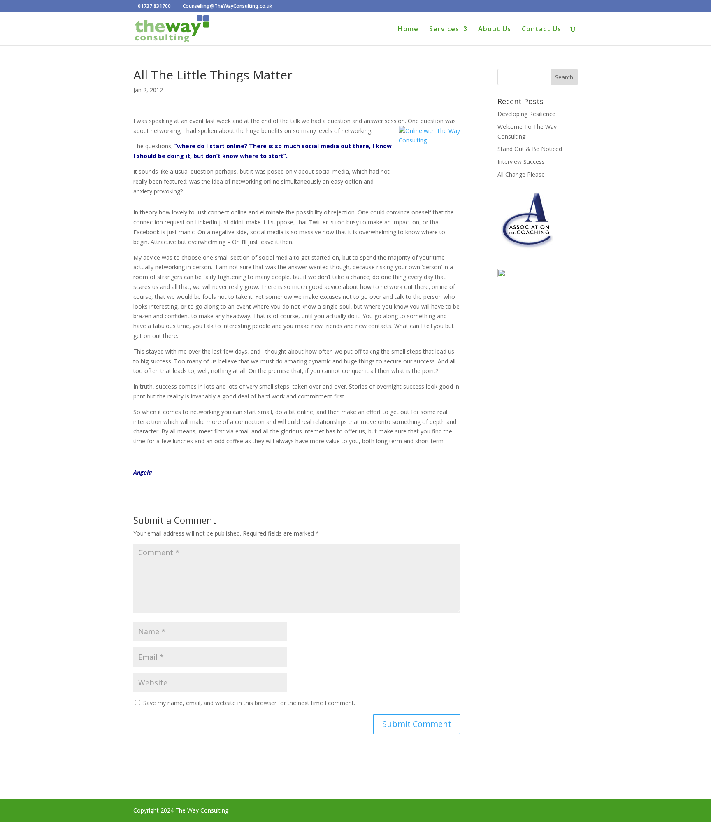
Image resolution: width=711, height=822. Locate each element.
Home (408, 29)
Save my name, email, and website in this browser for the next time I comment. (249, 703)
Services (444, 29)
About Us (494, 29)
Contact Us (541, 29)
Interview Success (521, 161)
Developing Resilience (526, 114)
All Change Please (521, 174)
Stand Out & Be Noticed (529, 149)
